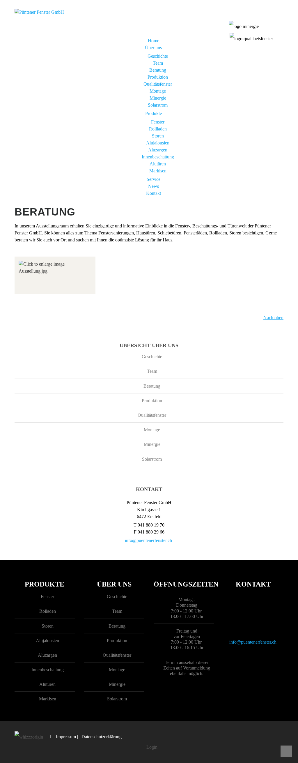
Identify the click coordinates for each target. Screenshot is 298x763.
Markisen (157, 170)
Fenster (157, 121)
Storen (158, 135)
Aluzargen (157, 149)
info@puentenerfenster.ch (148, 540)
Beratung (157, 70)
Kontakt (153, 193)
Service (153, 179)
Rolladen (47, 611)
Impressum (66, 736)
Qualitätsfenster (157, 84)
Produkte (153, 113)
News (153, 186)
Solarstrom (158, 105)
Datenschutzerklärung (101, 736)
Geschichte (158, 56)
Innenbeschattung (158, 156)
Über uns (153, 47)
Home (153, 40)
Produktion (158, 77)
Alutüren (158, 163)
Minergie (158, 98)
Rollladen (158, 128)
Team (158, 63)
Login (151, 747)
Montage (158, 91)
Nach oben (273, 317)
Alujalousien (157, 142)
